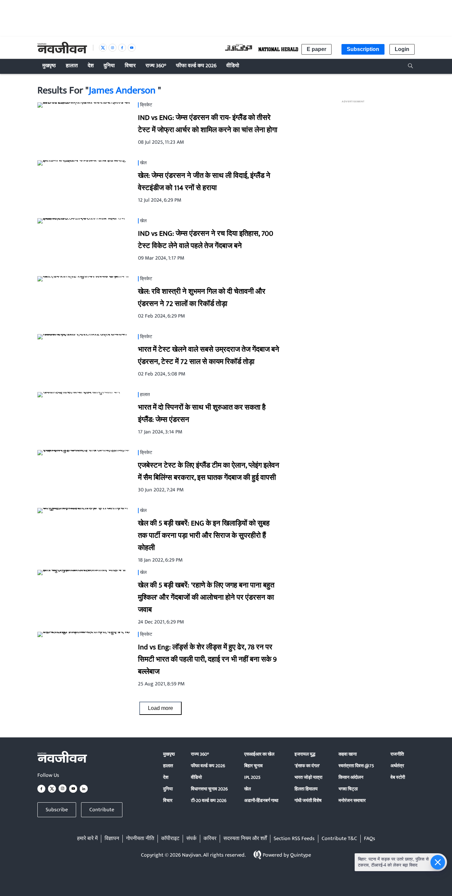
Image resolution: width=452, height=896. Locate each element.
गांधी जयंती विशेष (308, 800)
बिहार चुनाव (253, 766)
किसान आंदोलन (351, 777)
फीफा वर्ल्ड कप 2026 (208, 766)
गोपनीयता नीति (140, 839)
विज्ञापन (112, 839)
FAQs (369, 839)
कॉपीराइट (170, 839)
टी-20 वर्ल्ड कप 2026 (208, 800)
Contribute (101, 809)
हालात (168, 766)
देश (165, 777)
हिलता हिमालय (306, 789)
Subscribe (57, 809)
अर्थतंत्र (397, 766)
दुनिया (168, 789)
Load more (160, 708)
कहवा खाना (348, 754)
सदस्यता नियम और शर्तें (245, 839)
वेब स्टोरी (397, 777)
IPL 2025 (252, 777)
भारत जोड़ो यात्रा (308, 777)
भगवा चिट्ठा (348, 789)
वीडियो (196, 777)
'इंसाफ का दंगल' (307, 766)
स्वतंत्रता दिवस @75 (356, 766)
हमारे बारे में (87, 839)
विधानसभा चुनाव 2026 (209, 789)
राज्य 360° (200, 754)
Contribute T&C (339, 839)
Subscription (363, 49)
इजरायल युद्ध (304, 754)
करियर (209, 839)
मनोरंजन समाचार (352, 800)
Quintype (300, 855)
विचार (167, 800)
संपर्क (191, 839)
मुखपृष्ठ (169, 754)
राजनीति (397, 754)
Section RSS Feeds (294, 839)
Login (402, 49)
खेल (247, 789)
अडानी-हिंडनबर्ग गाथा (261, 800)
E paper (316, 49)
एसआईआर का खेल (259, 754)
